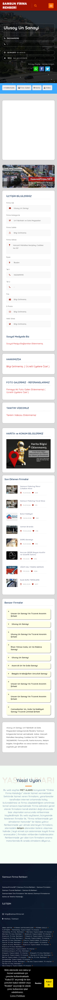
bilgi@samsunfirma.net (14, 914)
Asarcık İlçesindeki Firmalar (36, 944)
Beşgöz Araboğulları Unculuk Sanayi (29, 673)
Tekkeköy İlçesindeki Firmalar (26, 930)
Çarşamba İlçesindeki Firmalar (16, 959)
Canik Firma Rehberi (11, 942)
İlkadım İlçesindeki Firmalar (38, 936)
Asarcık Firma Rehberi (12, 947)
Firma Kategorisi (13, 215)
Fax (7, 294)
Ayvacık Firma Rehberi (41, 955)
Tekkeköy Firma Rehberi (13, 932)
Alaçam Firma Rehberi (40, 953)
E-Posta (9, 306)
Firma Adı (10, 203)
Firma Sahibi (11, 227)
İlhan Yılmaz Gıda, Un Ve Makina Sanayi (26, 648)
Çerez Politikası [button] (17, 996)
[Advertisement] (28, 130)
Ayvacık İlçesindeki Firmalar (15, 955)
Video (48, 88)
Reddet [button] (38, 983)
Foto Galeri (25, 88)
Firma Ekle (41, 928)
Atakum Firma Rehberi (12, 936)
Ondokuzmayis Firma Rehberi (16, 951)
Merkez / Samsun (11, 919)
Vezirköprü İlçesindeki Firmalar (16, 966)
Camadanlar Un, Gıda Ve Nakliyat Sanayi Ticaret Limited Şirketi (27, 710)
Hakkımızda (9, 88)
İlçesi (8, 257)
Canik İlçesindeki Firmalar (36, 940)
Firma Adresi (11, 240)
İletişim (6, 930)
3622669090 (13, 38)
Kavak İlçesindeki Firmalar (37, 938)
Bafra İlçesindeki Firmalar (14, 957)
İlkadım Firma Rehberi (12, 938)
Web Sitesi (10, 318)
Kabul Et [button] (48, 983)
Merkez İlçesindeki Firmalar (39, 932)
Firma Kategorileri (24, 928)
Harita (37, 88)
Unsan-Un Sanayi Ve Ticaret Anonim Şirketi (28, 614)
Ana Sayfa (7, 928)
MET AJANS (26, 790)
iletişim (20, 828)
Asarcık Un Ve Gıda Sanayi (25, 665)
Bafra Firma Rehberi (37, 957)
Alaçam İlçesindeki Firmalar (15, 953)
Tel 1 (8, 269)
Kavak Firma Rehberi (12, 940)
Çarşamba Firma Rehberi (13, 961)
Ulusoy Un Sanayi (20, 624)
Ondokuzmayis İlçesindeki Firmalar (18, 949)
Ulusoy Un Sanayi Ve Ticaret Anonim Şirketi (29, 635)
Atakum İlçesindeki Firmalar (38, 934)
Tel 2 (8, 282)
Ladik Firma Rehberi (11, 944)
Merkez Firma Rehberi (12, 934)
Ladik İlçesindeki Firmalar (35, 942)
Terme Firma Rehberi (12, 963)
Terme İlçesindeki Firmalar (39, 961)
